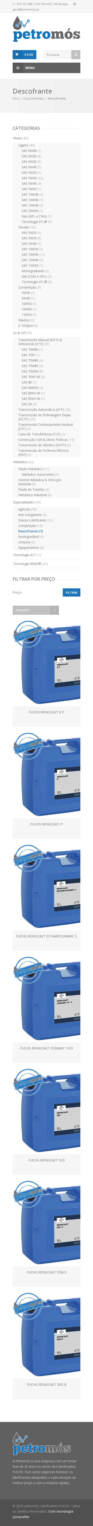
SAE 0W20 (31, 156)
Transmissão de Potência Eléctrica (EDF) (43, 452)
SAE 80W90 (32, 387)
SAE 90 (29, 404)
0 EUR (28, 54)
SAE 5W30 (32, 178)
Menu (30, 68)
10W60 (29, 309)
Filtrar (71, 592)
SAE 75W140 (33, 377)
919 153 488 (24, 4)
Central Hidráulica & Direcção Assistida (39, 482)
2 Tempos (28, 325)
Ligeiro (26, 145)
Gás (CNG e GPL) (36, 276)
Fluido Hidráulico (33, 469)
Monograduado (35, 271)
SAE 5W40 (31, 183)
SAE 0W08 (31, 150)
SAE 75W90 (32, 371)
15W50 (29, 314)
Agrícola (27, 509)
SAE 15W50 (32, 265)
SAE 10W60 (32, 200)
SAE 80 (29, 382)
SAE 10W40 (32, 194)
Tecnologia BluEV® (30, 563)
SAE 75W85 (32, 366)
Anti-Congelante (32, 515)
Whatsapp (61, 4)
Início (16, 98)
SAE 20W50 (32, 211)
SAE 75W (31, 355)
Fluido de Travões (33, 489)
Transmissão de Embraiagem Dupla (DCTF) (44, 417)
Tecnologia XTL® (37, 221)
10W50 (29, 303)
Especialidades (33, 98)
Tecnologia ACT (27, 555)
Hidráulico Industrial (35, 495)
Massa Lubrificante (35, 520)
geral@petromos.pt (26, 9)
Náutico (26, 320)
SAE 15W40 (32, 205)
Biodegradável (31, 536)
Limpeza (26, 542)
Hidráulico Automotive (40, 474)
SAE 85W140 (33, 398)
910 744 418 (43, 4)
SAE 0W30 (31, 161)
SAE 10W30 (32, 249)
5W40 (28, 298)
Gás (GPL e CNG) (36, 216)
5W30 (28, 293)
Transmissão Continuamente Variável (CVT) (45, 426)
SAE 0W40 (31, 167)
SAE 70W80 (32, 349)
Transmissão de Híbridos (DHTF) (44, 445)
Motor (21, 138)
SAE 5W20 (31, 172)
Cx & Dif (22, 333)
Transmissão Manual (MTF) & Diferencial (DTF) (40, 342)
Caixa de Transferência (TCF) (41, 434)
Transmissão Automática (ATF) (44, 409)
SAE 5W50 (31, 189)
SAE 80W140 (33, 393)
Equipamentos (31, 547)
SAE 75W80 (32, 360)
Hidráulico (23, 462)
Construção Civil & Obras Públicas (46, 439)
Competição (29, 287)
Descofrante (30, 531)
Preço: (17, 592)
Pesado (27, 227)
